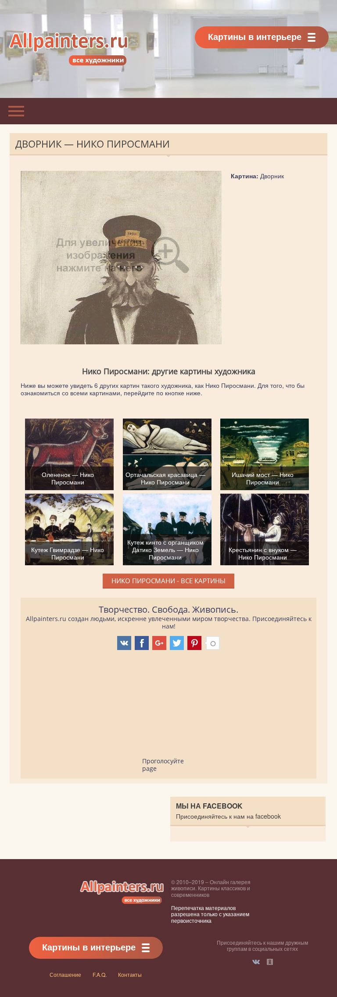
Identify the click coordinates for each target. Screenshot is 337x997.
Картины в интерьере (254, 36)
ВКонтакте (256, 962)
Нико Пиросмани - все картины (168, 580)
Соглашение (65, 974)
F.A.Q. (100, 974)
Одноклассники (270, 962)
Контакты (130, 974)
